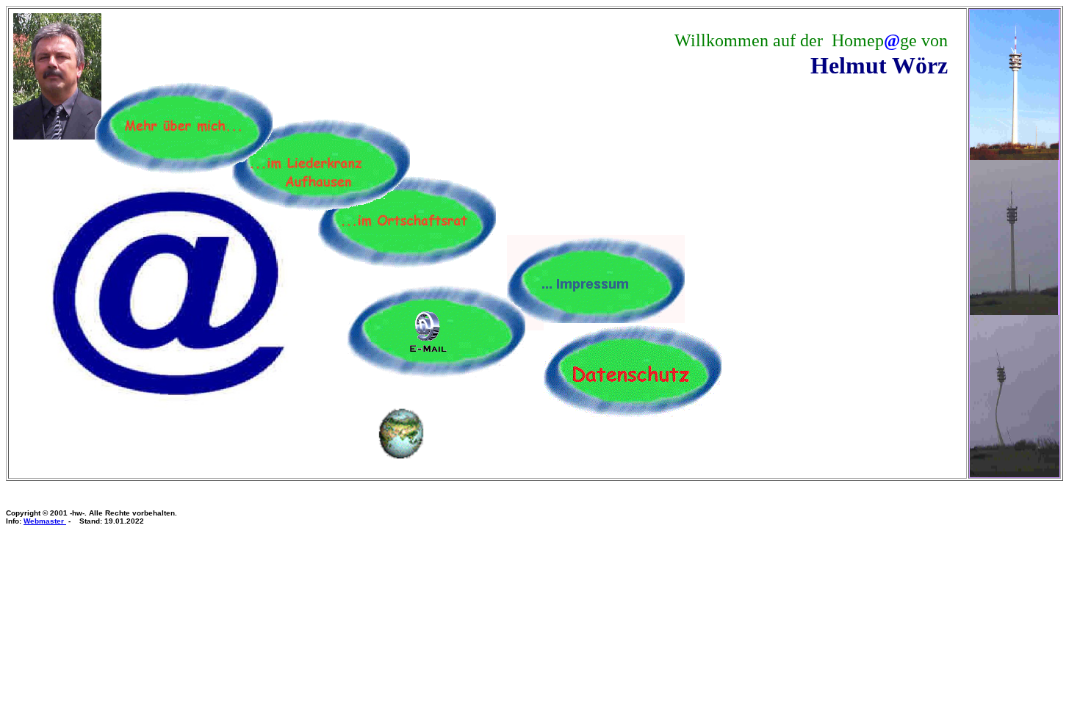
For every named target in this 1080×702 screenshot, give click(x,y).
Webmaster (45, 521)
